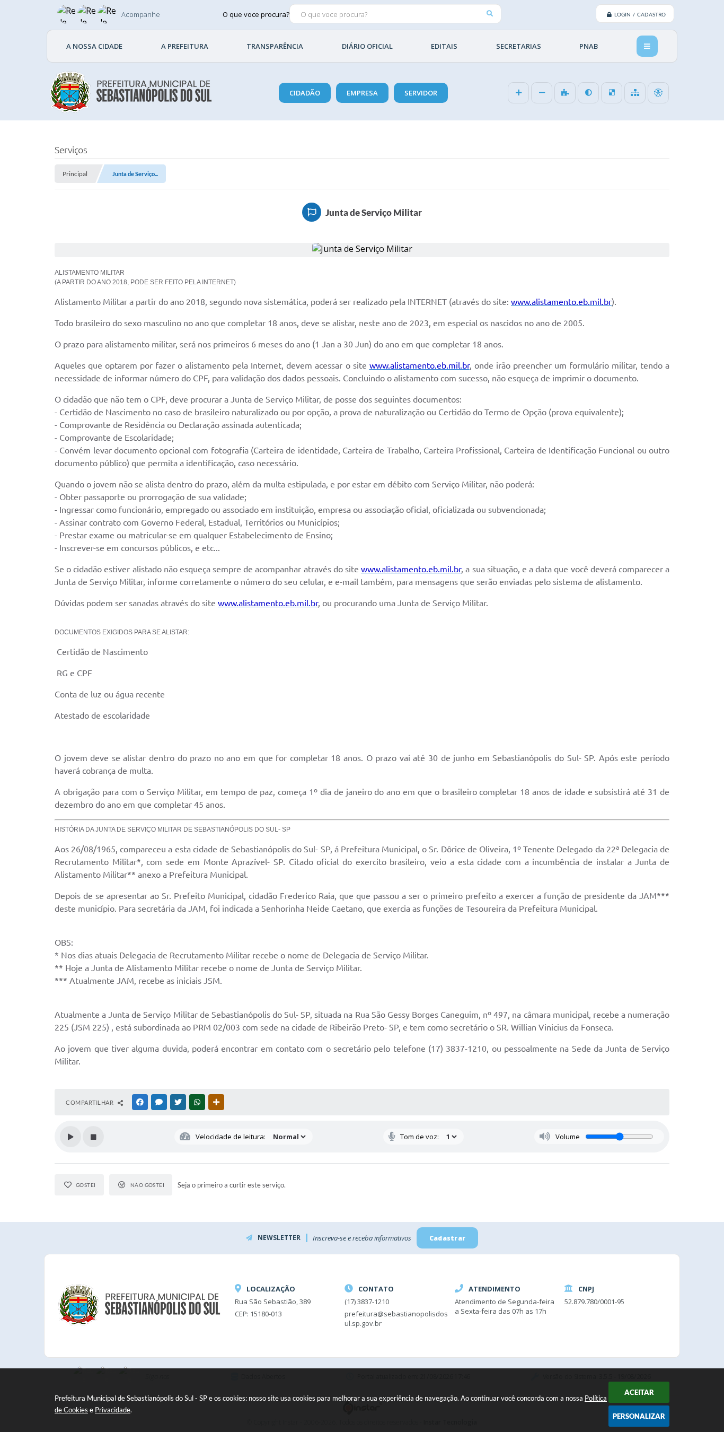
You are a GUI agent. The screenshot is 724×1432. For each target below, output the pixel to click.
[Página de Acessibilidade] (658, 92)
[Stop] (93, 1136)
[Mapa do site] (635, 92)
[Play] (70, 1136)
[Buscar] (489, 13)
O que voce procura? (256, 14)
